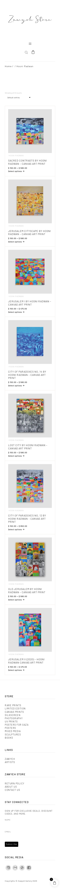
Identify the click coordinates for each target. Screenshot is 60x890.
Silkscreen (12, 715)
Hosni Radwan (16, 155)
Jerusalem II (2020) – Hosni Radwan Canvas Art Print (26, 661)
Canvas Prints (14, 712)
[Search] (49, 64)
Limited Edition (15, 708)
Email (8, 832)
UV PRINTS (11, 721)
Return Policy (14, 783)
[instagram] (8, 868)
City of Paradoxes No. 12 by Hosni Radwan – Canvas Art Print (27, 518)
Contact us (12, 790)
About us (11, 786)
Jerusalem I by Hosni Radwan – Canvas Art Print (29, 303)
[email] (15, 868)
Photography (14, 718)
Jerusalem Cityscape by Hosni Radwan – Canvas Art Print (29, 232)
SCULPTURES (13, 734)
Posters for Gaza (16, 724)
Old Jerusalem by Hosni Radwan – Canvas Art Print (26, 590)
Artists (10, 762)
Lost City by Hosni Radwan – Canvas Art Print (27, 447)
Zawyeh (10, 759)
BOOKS (9, 737)
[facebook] (29, 868)
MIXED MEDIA (13, 731)
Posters (10, 728)
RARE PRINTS (13, 705)
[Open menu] (30, 44)
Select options (15, 171)
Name (8, 820)
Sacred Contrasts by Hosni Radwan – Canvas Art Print (27, 162)
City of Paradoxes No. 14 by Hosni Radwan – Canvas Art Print (27, 374)
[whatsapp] (22, 868)
